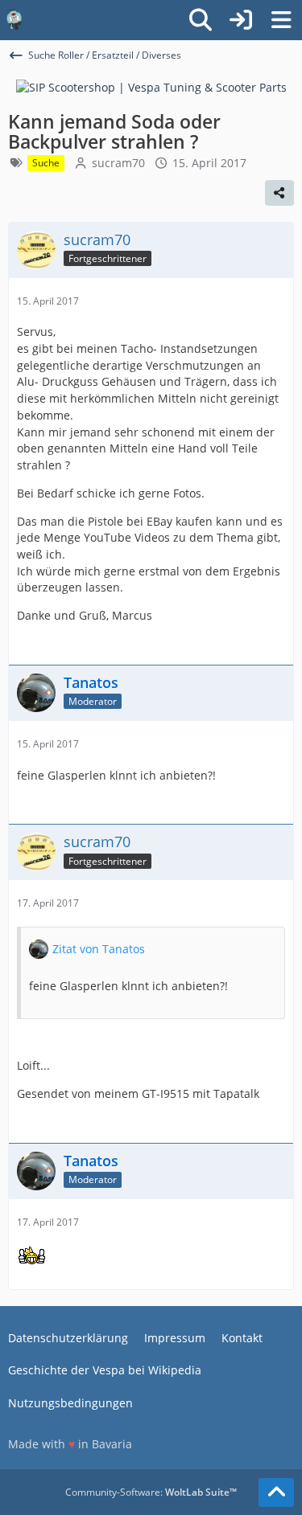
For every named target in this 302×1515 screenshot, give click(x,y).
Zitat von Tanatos (98, 948)
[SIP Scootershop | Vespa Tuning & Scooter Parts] (151, 86)
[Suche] (200, 20)
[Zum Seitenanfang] (276, 1492)
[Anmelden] (241, 20)
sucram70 (118, 162)
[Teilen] (279, 193)
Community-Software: (151, 1492)
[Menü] (281, 20)
